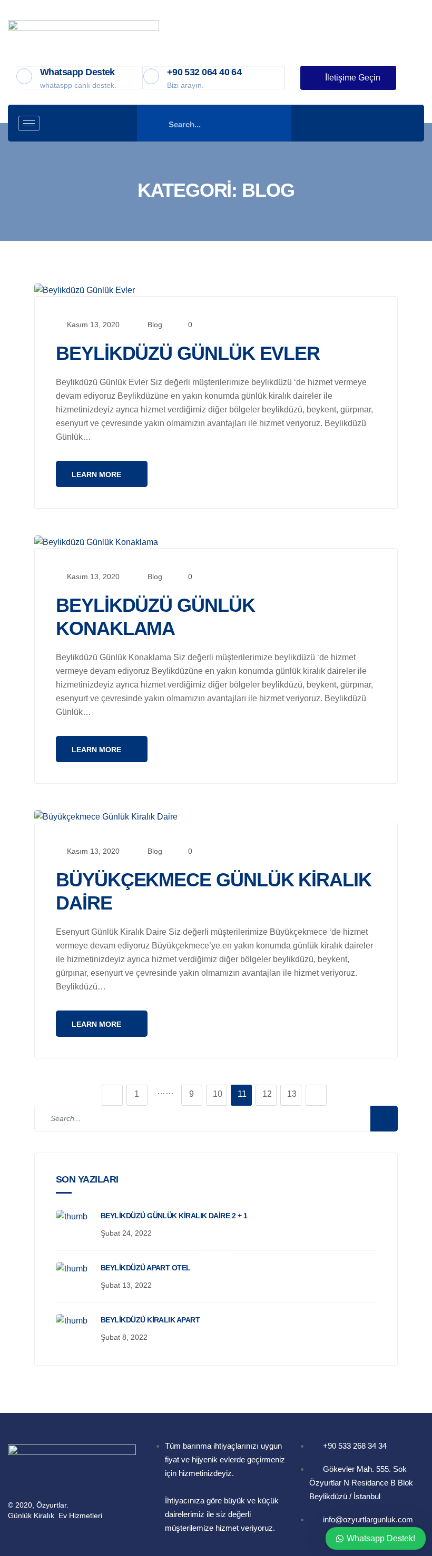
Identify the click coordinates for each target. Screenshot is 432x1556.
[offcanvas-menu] (402, 123)
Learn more (97, 474)
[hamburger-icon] (29, 123)
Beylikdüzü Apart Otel (146, 1268)
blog (155, 324)
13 (292, 1093)
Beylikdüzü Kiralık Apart (150, 1320)
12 (267, 1093)
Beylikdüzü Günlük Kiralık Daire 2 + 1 (174, 1215)
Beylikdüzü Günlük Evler (188, 353)
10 (217, 1093)
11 (242, 1093)
